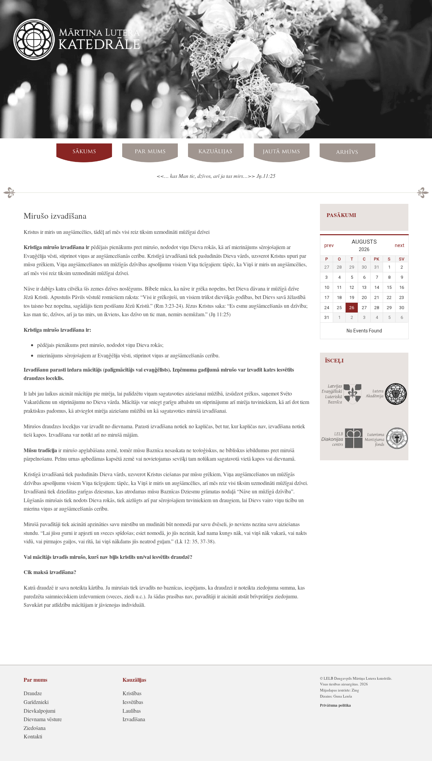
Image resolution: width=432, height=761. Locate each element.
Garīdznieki (36, 701)
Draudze (33, 693)
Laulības (132, 710)
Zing (355, 689)
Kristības (132, 693)
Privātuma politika (335, 705)
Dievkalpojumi (39, 710)
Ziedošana (35, 727)
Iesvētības (133, 701)
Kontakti (33, 736)
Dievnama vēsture (43, 719)
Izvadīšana (134, 719)
